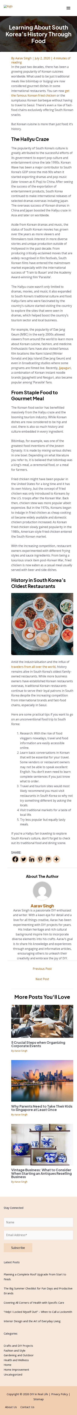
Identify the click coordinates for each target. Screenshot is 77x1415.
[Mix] (48, 859)
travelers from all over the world (33, 667)
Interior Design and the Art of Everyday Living (32, 1321)
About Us (11, 1407)
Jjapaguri (65, 368)
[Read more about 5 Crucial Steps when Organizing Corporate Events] (42, 1021)
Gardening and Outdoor (19, 1355)
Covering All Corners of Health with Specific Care (34, 1302)
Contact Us (27, 1407)
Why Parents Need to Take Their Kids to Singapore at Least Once (41, 1108)
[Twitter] (23, 859)
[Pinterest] (40, 859)
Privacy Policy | (60, 1394)
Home (7, 1365)
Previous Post (42, 969)
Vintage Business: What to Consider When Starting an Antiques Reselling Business (41, 1173)
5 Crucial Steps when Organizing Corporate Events (38, 1044)
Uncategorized (13, 1374)
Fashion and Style (14, 1350)
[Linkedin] (32, 859)
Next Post (42, 979)
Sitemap (38, 1399)
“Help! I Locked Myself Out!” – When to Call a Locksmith (38, 1312)
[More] (56, 859)
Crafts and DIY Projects (18, 1345)
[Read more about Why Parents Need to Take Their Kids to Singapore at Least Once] (42, 1080)
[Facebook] (15, 859)
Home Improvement (16, 1369)
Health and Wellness (16, 1360)
